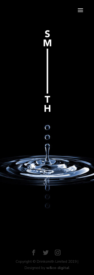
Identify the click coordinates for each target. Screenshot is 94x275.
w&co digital (57, 267)
